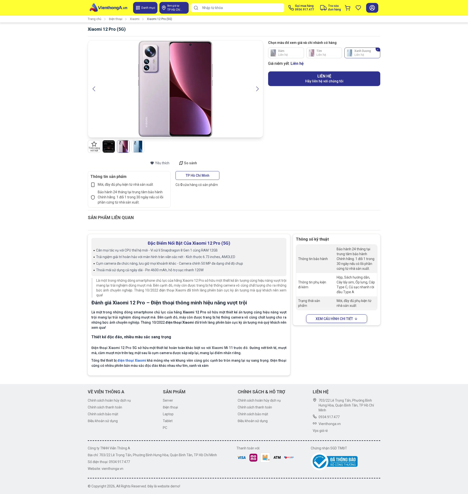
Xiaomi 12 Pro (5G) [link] (159, 19)
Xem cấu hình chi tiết (334, 319)
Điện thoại (115, 19)
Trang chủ (94, 19)
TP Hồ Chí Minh (197, 175)
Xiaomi (134, 19)
